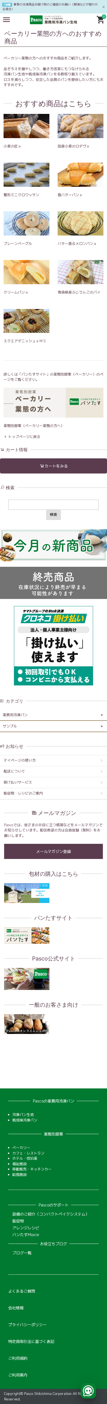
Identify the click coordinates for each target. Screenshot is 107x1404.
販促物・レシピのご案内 (23, 793)
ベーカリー (21, 1147)
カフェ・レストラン (28, 1153)
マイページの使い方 (20, 760)
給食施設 (19, 1174)
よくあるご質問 (21, 1291)
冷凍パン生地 (23, 1114)
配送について (14, 771)
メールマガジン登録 (53, 851)
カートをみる (56, 466)
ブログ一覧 (22, 1252)
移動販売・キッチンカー (32, 1169)
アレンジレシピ (25, 1227)
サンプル (10, 726)
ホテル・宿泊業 (24, 1158)
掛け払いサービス (18, 782)
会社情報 (16, 1307)
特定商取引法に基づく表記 (31, 1341)
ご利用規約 (17, 1358)
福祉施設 (19, 1163)
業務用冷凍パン (15, 714)
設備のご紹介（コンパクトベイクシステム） (50, 1214)
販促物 (18, 1221)
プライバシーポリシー (27, 1324)
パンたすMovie (25, 1234)
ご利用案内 (17, 1375)
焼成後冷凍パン (24, 1120)
